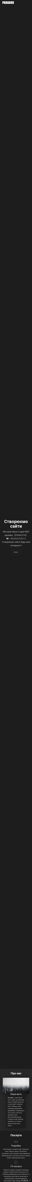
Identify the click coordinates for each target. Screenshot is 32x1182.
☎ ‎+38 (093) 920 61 (16, 538)
